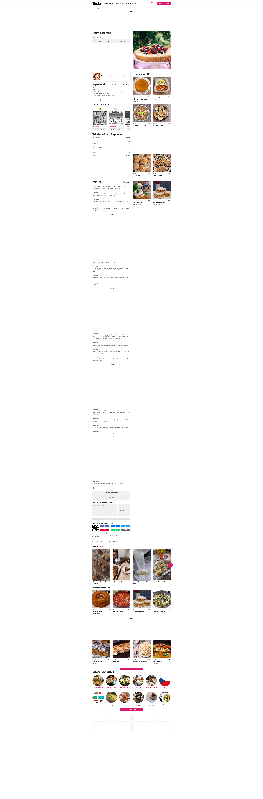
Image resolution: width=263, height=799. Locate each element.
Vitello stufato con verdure (161, 98)
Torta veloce (122, 539)
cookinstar (95, 614)
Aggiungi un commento (111, 519)
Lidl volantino (96, 126)
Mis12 (154, 177)
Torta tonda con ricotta (140, 125)
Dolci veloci (111, 539)
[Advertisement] (131, 20)
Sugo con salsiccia (118, 611)
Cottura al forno (111, 687)
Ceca (165, 687)
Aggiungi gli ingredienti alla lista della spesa (112, 99)
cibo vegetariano (98, 536)
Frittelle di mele (158, 125)
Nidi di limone (137, 175)
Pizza (124, 704)
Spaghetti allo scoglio (140, 661)
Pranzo (138, 704)
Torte (98, 9)
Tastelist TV (133, 3)
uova (114, 536)
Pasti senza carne (124, 687)
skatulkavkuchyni (137, 204)
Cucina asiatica (98, 704)
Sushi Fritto (116, 661)
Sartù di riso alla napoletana (97, 612)
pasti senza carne (112, 533)
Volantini (122, 3)
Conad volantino (113, 126)
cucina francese (110, 541)
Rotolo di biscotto (158, 175)
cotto (108, 536)
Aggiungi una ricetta (164, 3)
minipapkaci (135, 101)
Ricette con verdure (99, 539)
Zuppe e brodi (165, 704)
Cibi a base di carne (98, 687)
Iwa (113, 663)
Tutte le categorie (131, 709)
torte (102, 533)
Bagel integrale (137, 202)
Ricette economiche (151, 687)
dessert (96, 533)
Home (93, 9)
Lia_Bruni (98, 37)
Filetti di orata (157, 661)
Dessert (152, 704)
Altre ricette (131, 668)
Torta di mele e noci (159, 202)
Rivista (127, 3)
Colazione (138, 687)
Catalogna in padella (159, 611)
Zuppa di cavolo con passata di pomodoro (140, 98)
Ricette (117, 3)
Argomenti (111, 3)
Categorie (106, 3)
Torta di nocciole (97, 661)
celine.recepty (136, 177)
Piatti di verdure (98, 541)
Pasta (111, 704)
